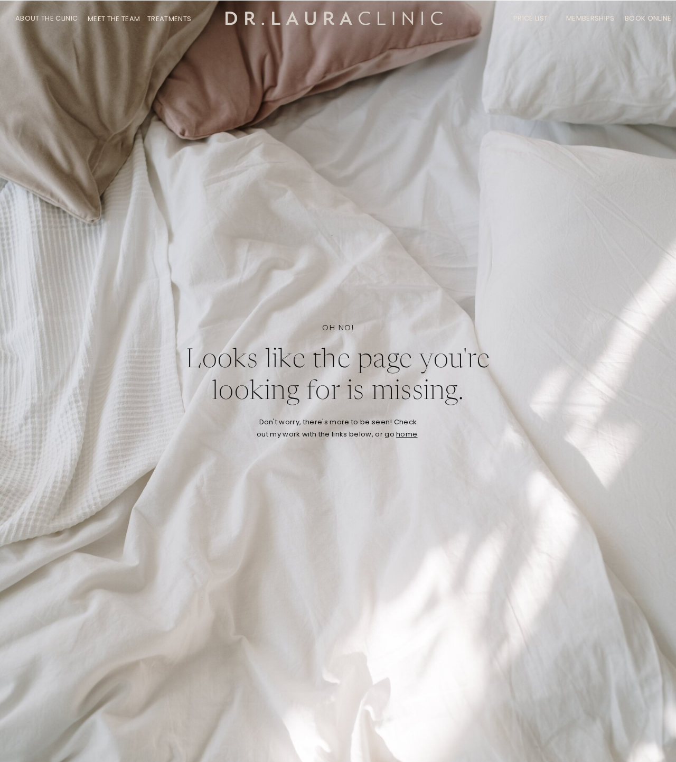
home (406, 434)
